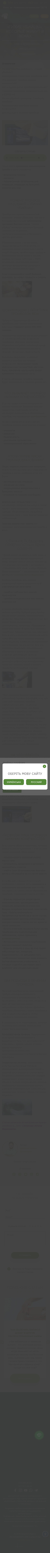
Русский (36, 782)
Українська (14, 782)
